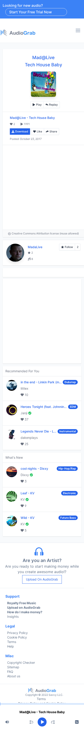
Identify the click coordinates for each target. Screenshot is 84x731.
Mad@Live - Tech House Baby (42, 712)
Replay (53, 104)
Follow (69, 247)
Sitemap (13, 667)
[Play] (42, 721)
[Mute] (7, 722)
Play (39, 104)
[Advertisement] (42, 187)
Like (39, 131)
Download (21, 131)
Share (53, 131)
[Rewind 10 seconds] (31, 722)
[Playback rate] (77, 722)
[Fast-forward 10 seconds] (53, 722)
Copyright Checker (21, 662)
